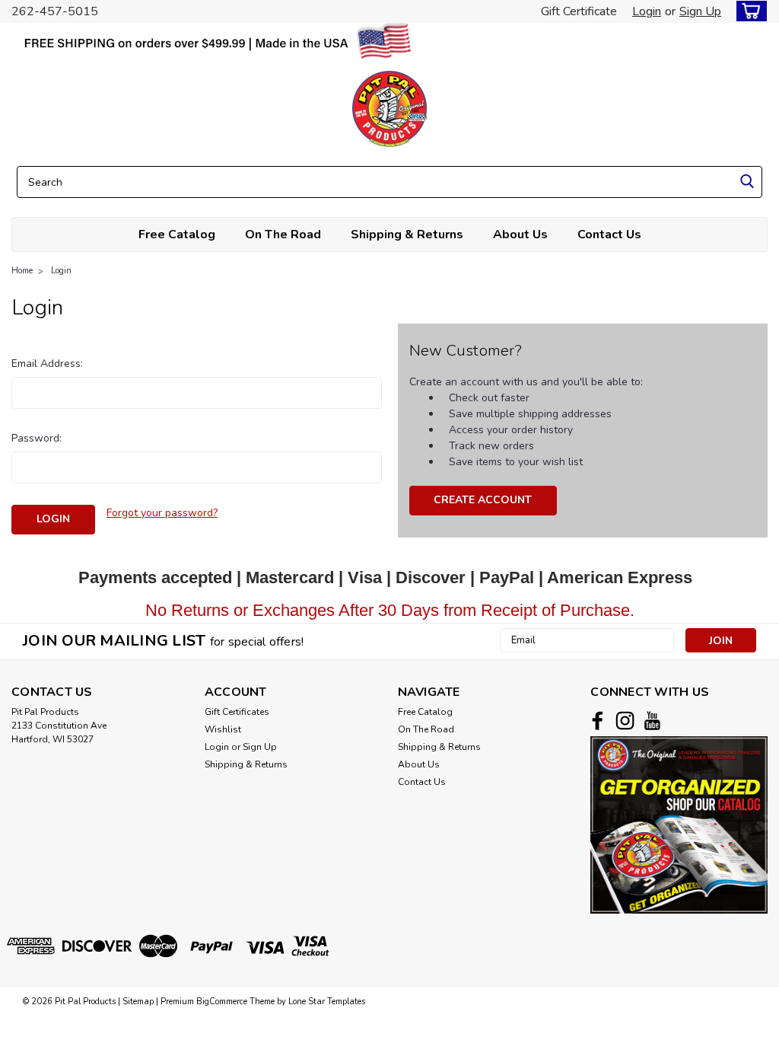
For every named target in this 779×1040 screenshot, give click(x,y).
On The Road (283, 234)
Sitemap (138, 1001)
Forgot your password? (162, 513)
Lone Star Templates (326, 1001)
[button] (679, 825)
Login (646, 11)
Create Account (483, 500)
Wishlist (223, 729)
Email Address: (47, 363)
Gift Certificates (237, 712)
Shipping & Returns (407, 234)
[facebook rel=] (597, 720)
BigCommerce (221, 1001)
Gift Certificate (579, 11)
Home (22, 270)
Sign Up (700, 11)
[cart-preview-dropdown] (748, 11)
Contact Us (609, 234)
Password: (36, 438)
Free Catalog (176, 234)
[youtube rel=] (652, 720)
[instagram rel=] (624, 720)
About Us (520, 234)
